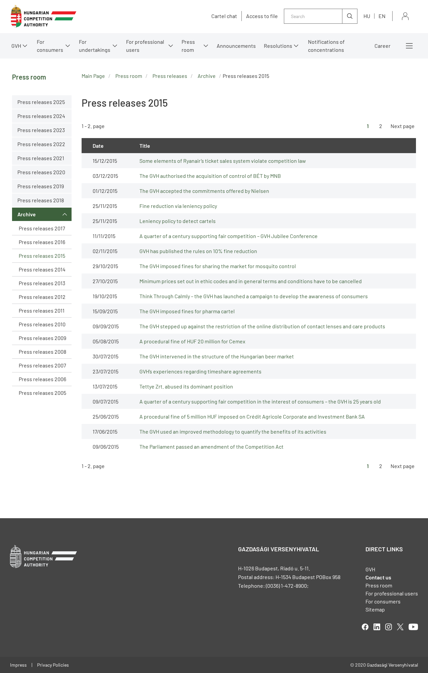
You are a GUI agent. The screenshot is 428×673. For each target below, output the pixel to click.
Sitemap (375, 609)
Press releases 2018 (40, 200)
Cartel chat (224, 16)
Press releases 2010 (42, 324)
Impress (18, 665)
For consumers (383, 601)
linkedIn (376, 627)
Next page (403, 126)
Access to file (262, 16)
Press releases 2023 (41, 130)
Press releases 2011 (42, 310)
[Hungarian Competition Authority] (43, 16)
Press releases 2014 (42, 269)
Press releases (169, 76)
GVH (16, 45)
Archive (26, 214)
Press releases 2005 (42, 392)
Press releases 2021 (40, 158)
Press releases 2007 (42, 365)
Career (382, 45)
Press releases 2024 (41, 116)
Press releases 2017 (42, 228)
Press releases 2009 (42, 338)
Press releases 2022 (41, 144)
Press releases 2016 (42, 242)
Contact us (378, 577)
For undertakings (94, 45)
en (382, 16)
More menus (409, 45)
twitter (400, 627)
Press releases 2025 (41, 102)
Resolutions (278, 45)
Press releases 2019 (40, 186)
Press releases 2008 (42, 351)
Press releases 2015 (42, 255)
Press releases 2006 (42, 379)
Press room (188, 45)
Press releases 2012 (42, 297)
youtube (413, 627)
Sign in (405, 16)
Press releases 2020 (41, 172)
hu (366, 16)
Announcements (236, 45)
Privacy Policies (53, 665)
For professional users (145, 45)
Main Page (93, 76)
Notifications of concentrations (326, 45)
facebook (365, 627)
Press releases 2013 (42, 283)
